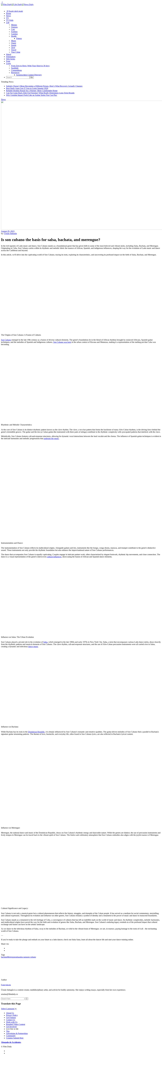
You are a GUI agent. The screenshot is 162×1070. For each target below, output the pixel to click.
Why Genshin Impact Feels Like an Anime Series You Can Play (31, 95)
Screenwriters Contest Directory (29, 75)
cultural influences (54, 557)
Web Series (10, 59)
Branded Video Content (15, 1024)
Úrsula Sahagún (10, 233)
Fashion (14, 32)
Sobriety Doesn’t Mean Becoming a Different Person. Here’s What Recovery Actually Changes (44, 86)
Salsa (45, 642)
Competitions (16, 70)
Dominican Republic (36, 732)
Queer (13, 43)
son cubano (31, 957)
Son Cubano (6, 340)
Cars (13, 29)
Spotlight (14, 68)
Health (13, 36)
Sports (13, 45)
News (8, 16)
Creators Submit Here (14, 1038)
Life (7, 22)
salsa (17, 957)
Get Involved (11, 1027)
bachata (4, 957)
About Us (10, 1013)
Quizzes (14, 27)
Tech (13, 47)
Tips (7, 1031)
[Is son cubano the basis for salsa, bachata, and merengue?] (18, 980)
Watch (8, 54)
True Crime (15, 52)
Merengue (11, 957)
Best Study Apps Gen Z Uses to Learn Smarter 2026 (27, 88)
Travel (13, 50)
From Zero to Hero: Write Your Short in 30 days (30, 66)
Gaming (14, 34)
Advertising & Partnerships (17, 1033)
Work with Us (11, 1022)
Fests (8, 61)
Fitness (19, 38)
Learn (8, 63)
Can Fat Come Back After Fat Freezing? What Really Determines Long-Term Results (40, 93)
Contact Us (10, 1020)
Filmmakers (10, 57)
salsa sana (23, 957)
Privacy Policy (12, 1015)
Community (11, 1036)
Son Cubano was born (62, 342)
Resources (15, 72)
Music (13, 41)
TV (7, 18)
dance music (33, 646)
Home (8, 13)
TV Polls (9, 20)
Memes (14, 25)
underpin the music (51, 438)
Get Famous (11, 1017)
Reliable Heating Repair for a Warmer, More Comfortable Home (31, 91)
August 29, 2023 (7, 231)
